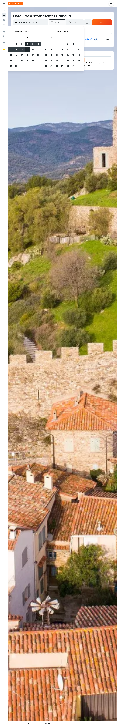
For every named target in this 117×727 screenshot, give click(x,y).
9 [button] (16, 49)
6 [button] (38, 44)
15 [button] (11, 55)
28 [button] (57, 66)
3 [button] (21, 44)
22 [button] (11, 60)
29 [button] (11, 66)
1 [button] (62, 44)
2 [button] (16, 44)
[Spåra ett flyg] (4, 36)
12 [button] (33, 49)
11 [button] (27, 49)
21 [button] (57, 60)
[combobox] (32, 22)
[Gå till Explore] (4, 31)
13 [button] (38, 49)
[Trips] (4, 43)
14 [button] (57, 55)
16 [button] (16, 55)
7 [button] (56, 49)
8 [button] (10, 49)
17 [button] (22, 55)
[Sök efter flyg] (4, 10)
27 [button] (38, 60)
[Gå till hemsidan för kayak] (15, 3)
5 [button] (32, 44)
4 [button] (27, 44)
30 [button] (16, 66)
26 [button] (33, 60)
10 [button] (22, 49)
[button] (3, 3)
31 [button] (73, 66)
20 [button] (38, 55)
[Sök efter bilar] (4, 20)
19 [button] (33, 55)
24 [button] (22, 60)
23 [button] (16, 60)
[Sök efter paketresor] (4, 25)
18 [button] (27, 55)
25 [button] (27, 60)
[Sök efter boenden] (4, 15)
